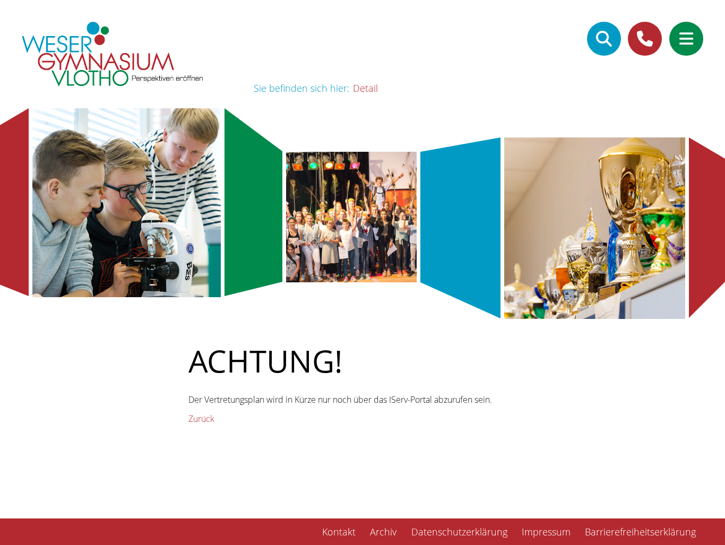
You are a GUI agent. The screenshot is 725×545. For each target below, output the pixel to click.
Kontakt (339, 531)
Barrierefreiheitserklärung (640, 531)
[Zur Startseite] (112, 56)
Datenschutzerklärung (459, 531)
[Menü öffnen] (686, 39)
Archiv (383, 531)
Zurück (201, 419)
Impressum (546, 531)
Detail (365, 88)
